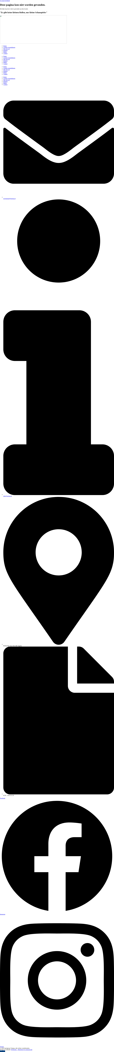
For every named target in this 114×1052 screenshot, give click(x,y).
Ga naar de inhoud (5, 0)
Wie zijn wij (6, 49)
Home (5, 46)
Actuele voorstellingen (9, 47)
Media (5, 52)
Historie (5, 50)
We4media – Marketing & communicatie (21, 1049)
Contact (5, 53)
